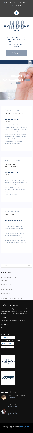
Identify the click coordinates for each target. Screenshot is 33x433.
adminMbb (12, 119)
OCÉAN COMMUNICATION (20, 427)
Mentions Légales (24, 426)
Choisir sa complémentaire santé (13, 298)
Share (20, 119)
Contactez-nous (18, 53)
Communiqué (7, 289)
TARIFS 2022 (7, 285)
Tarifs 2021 (6, 293)
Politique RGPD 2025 (7, 347)
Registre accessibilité (8, 337)
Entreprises (9, 215)
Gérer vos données (7, 343)
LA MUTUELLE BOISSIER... (17, 395)
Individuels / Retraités (14, 113)
